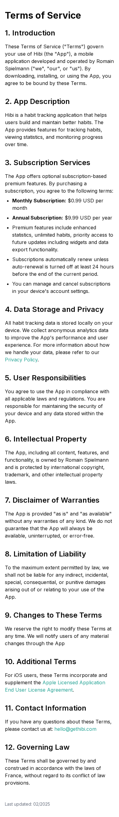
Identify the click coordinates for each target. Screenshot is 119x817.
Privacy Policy (21, 360)
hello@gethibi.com (75, 729)
